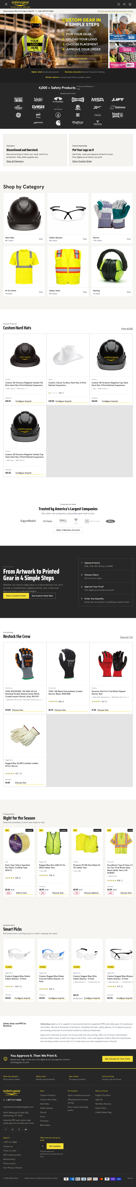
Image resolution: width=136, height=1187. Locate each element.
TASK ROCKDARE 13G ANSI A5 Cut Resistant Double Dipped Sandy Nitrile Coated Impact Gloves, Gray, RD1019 (22, 694)
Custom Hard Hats (48, 1099)
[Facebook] (5, 1129)
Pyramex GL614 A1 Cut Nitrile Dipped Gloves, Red (108, 692)
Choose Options (91, 893)
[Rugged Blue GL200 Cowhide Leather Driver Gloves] (24, 735)
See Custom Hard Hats (42, 595)
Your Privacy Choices (12, 1167)
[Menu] (6, 4)
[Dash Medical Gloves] (38, 107)
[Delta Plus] (58, 107)
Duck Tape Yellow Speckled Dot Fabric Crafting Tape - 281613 (17, 868)
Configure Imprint (23, 401)
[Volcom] (58, 115)
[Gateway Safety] (117, 107)
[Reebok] (97, 107)
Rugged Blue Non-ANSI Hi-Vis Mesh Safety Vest (52, 866)
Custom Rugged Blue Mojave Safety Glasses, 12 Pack (120, 977)
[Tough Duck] (117, 115)
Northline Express (103, 1103)
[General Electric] (18, 115)
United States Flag (103, 1112)
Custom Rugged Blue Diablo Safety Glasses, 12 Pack (17, 977)
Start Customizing (78, 59)
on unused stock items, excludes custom (68, 77)
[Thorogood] (18, 107)
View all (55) (127, 328)
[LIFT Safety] (117, 99)
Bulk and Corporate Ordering (85, 72)
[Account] (124, 4)
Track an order (9, 1150)
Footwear (44, 1121)
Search (130, 1178)
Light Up (99, 1099)
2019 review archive (12, 1155)
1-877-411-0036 (13, 1100)
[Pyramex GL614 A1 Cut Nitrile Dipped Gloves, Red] (111, 663)
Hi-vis (42, 1116)
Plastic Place (100, 1108)
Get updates (55, 1146)
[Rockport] (97, 115)
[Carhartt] (58, 122)
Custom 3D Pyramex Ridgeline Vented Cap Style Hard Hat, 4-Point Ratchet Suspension (24, 455)
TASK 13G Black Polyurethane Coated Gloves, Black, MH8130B (65, 692)
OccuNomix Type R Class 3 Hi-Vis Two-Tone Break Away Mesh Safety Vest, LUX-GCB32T (120, 869)
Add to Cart (21, 893)
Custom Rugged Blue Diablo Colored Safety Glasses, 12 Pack (51, 979)
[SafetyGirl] (38, 99)
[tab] (45, 64)
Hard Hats (44, 1103)
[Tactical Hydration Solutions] (97, 122)
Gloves (43, 1112)
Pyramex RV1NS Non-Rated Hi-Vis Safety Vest (87, 866)
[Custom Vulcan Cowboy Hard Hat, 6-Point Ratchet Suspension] (68, 355)
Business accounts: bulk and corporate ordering (115, 11)
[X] (19, 1129)
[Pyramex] (58, 99)
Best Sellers (45, 1125)
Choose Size (17, 710)
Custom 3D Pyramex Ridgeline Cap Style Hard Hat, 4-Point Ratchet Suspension (110, 384)
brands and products (45, 72)
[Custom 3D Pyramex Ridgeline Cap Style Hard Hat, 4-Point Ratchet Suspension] (111, 355)
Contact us (8, 1146)
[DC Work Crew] (78, 115)
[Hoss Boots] (38, 115)
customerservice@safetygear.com (18, 1107)
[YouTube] (25, 1129)
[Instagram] (12, 1129)
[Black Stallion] (78, 107)
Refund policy (9, 1159)
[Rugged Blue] (18, 99)
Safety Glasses (46, 1108)
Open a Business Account (68, 530)
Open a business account (79, 1095)
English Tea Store (103, 1095)
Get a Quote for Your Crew (117, 1059)
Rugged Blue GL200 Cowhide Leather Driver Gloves (21, 764)
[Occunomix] (78, 99)
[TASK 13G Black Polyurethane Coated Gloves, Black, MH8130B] (68, 663)
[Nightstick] (38, 122)
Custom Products (48, 1095)
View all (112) (126, 637)
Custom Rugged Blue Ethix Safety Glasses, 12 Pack (85, 977)
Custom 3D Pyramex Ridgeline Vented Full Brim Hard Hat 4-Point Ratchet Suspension (24, 384)
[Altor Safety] (78, 122)
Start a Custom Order (16, 595)
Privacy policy (9, 1163)
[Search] (119, 4)
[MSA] (97, 99)
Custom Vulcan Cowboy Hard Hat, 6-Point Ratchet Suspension (67, 384)
